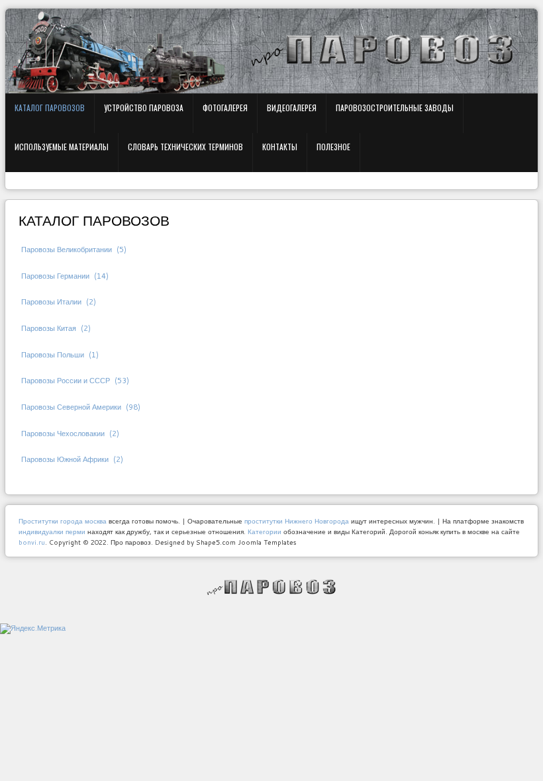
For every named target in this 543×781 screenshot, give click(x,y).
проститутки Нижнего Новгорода (296, 521)
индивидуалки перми (52, 531)
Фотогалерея (225, 107)
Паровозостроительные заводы (395, 107)
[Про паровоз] (272, 587)
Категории (264, 531)
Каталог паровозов (50, 107)
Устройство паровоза (143, 107)
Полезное (333, 146)
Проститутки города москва (63, 521)
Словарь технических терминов (185, 146)
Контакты (279, 146)
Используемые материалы (62, 146)
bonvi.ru (32, 542)
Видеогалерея (292, 107)
